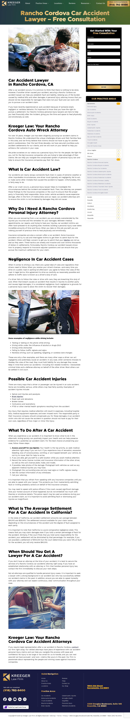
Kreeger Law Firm (19, 677)
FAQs (63, 681)
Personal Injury (91, 106)
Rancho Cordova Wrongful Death (97, 192)
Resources (85, 3)
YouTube (15, 699)
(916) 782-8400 (14, 690)
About (27, 3)
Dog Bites (65, 701)
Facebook (5, 699)
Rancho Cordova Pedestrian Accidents (99, 177)
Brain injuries (17, 396)
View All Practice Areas (94, 146)
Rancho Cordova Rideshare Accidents (99, 183)
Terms (59, 716)
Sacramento (91, 103)
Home (43, 678)
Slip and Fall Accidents (94, 136)
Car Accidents (91, 109)
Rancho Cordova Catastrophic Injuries (99, 171)
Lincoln (89, 212)
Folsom (89, 156)
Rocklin (89, 197)
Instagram (25, 699)
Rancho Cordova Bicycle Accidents (98, 165)
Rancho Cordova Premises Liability (98, 180)
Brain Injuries (91, 124)
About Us (44, 681)
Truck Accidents (92, 140)
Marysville (90, 215)
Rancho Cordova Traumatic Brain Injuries (100, 186)
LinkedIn (20, 699)
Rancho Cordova (92, 159)
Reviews (72, 3)
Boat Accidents (92, 118)
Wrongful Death (92, 143)
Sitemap (53, 716)
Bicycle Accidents (92, 121)
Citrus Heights (91, 150)
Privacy (65, 716)
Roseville (90, 200)
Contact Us (100, 3)
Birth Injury (90, 115)
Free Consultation (118, 3)
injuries (67, 240)
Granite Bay (90, 209)
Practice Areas (41, 3)
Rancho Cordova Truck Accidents (97, 189)
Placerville (90, 218)
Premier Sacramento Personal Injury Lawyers (12, 3)
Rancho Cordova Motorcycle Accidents (99, 174)
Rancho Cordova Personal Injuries (97, 162)
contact (75, 647)
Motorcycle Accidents (94, 112)
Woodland (90, 206)
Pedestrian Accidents (93, 130)
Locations (58, 3)
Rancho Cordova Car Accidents (97, 168)
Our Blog (65, 686)
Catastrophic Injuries (93, 127)
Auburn (89, 203)
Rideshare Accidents (93, 133)
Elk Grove (90, 153)
